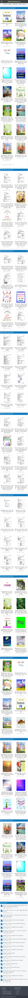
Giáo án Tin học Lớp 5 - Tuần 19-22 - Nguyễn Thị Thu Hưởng (21, 568)
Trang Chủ (5, 4)
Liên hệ (23, 4)
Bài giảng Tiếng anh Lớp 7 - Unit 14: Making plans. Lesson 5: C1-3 (21, 43)
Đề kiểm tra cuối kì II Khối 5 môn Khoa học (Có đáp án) (14, 956)
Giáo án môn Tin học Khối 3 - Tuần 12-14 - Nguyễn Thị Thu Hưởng (21, 349)
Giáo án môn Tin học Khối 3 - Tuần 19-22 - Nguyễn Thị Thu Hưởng (21, 367)
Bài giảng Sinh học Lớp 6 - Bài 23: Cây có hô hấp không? (7, 593)
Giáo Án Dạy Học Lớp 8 (7, 739)
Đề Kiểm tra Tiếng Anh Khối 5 (9, 953)
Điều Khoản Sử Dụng (7, 991)
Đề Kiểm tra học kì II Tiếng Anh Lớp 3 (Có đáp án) (13, 975)
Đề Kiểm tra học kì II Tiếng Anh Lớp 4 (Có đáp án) (13, 927)
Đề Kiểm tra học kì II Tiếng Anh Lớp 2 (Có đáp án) (13, 935)
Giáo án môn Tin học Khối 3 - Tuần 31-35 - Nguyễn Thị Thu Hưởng (7, 405)
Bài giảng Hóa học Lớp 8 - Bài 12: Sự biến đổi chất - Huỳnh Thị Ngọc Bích (21, 812)
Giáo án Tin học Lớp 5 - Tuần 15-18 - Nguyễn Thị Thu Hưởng (7, 568)
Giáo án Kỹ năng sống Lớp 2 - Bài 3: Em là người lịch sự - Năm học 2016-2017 (21, 324)
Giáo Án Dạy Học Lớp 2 (7, 251)
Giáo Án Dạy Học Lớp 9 (7, 820)
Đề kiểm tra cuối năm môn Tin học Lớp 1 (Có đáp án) (13, 920)
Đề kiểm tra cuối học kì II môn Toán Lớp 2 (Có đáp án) (14, 942)
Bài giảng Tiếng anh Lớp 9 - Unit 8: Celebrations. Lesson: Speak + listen (21, 62)
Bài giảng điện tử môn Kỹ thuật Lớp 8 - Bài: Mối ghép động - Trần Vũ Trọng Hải (7, 793)
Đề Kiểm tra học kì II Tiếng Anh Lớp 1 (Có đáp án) (13, 949)
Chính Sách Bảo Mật (7, 993)
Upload (19, 4)
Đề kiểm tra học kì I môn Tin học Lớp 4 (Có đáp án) (13, 946)
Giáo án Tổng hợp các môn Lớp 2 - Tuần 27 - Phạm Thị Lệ (21, 286)
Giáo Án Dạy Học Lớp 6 (7, 576)
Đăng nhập (15, 4)
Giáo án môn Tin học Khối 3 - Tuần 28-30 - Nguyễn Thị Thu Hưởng (21, 386)
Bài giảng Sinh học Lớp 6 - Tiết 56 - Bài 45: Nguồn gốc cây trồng (7, 649)
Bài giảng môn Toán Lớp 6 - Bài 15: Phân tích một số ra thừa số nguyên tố (7, 630)
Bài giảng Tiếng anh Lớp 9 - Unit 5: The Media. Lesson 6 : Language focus (7, 100)
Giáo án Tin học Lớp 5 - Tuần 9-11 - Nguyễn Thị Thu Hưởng (7, 549)
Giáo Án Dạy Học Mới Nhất (8, 8)
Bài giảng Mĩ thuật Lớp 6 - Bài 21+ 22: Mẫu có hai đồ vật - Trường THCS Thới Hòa (21, 611)
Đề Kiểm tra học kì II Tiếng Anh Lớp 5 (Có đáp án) (13, 960)
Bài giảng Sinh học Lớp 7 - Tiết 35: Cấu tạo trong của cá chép (21, 731)
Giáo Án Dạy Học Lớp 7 (7, 657)
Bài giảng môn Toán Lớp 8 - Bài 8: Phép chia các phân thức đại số (7, 812)
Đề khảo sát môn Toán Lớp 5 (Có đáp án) (11, 967)
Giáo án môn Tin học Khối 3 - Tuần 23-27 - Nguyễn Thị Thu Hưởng (7, 386)
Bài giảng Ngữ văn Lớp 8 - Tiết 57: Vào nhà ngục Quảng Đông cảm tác (7, 774)
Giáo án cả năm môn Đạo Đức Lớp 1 (10, 963)
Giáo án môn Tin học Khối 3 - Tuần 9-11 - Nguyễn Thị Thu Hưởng (7, 349)
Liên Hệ (4, 990)
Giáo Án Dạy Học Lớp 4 (7, 413)
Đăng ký (10, 4)
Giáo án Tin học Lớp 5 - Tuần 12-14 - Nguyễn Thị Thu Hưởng (21, 549)
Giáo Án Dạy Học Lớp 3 (7, 332)
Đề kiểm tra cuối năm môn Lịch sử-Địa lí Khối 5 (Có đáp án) (15, 939)
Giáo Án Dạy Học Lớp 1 (7, 169)
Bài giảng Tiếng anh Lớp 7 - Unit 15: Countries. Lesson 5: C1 (7, 43)
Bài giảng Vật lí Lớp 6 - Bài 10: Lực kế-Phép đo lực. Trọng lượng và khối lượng (21, 630)
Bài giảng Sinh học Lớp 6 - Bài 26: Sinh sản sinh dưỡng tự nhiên (21, 593)
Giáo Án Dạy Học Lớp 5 (7, 495)
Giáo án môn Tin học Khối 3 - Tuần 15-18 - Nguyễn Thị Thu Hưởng (7, 367)
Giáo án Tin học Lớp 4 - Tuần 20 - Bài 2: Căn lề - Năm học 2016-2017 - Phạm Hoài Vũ (21, 430)
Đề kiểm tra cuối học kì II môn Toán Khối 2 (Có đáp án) (14, 923)
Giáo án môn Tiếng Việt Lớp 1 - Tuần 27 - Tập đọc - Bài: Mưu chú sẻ (21, 224)
